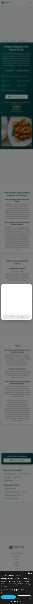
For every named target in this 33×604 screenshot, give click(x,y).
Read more (4, 586)
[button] (16, 601)
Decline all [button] (24, 597)
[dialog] (16, 587)
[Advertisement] (16, 301)
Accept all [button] (8, 597)
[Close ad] (28, 286)
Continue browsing (16, 317)
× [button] (31, 573)
